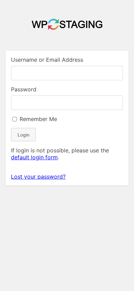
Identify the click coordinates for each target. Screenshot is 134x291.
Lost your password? (38, 176)
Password (23, 89)
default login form (34, 157)
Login (24, 135)
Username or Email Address (47, 59)
